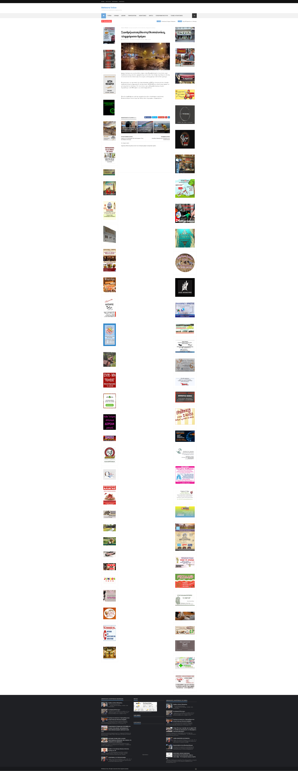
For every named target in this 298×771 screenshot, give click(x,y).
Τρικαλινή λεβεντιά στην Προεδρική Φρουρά (183, 745)
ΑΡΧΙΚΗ (102, 1)
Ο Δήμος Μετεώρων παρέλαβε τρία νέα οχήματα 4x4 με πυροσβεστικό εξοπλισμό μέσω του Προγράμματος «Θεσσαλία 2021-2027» (184, 729)
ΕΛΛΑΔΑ (116, 15)
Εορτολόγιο (145, 754)
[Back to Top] (196, 769)
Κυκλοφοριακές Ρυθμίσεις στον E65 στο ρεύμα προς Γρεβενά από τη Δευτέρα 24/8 (158, 21)
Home (122, 27)
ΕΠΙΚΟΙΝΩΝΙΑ (115, 1)
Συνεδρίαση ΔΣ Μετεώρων (114, 709)
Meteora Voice (108, 7)
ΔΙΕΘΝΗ (123, 15)
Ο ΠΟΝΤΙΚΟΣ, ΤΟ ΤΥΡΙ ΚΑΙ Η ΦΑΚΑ (117, 757)
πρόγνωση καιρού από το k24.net (145, 712)
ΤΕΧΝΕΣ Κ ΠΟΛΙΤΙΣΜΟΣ (177, 15)
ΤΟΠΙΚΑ (109, 15)
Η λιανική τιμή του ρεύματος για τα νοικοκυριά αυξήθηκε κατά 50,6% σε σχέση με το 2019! (145, 129)
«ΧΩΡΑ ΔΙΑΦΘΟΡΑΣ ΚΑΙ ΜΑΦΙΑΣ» (181, 738)
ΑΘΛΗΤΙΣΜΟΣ (142, 15)
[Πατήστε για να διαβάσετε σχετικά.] (109, 68)
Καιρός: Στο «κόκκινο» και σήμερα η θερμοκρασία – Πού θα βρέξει (161, 129)
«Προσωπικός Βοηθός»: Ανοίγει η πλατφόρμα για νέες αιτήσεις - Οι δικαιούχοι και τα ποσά (129, 129)
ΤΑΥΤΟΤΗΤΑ (108, 1)
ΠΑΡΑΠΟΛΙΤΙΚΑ (132, 15)
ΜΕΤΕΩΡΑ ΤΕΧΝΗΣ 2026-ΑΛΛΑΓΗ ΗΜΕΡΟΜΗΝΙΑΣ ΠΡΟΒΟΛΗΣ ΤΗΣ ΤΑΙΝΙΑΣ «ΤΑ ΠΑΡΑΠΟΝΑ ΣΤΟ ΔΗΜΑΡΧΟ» (119, 740)
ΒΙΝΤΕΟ (151, 15)
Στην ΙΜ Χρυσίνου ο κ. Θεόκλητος (125, 21)
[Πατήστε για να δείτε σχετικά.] (109, 462)
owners (126, 768)
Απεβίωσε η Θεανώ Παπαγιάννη (115, 702)
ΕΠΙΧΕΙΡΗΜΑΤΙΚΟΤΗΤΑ (162, 15)
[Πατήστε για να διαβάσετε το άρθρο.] (185, 567)
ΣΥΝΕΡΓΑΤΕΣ (121, 1)
